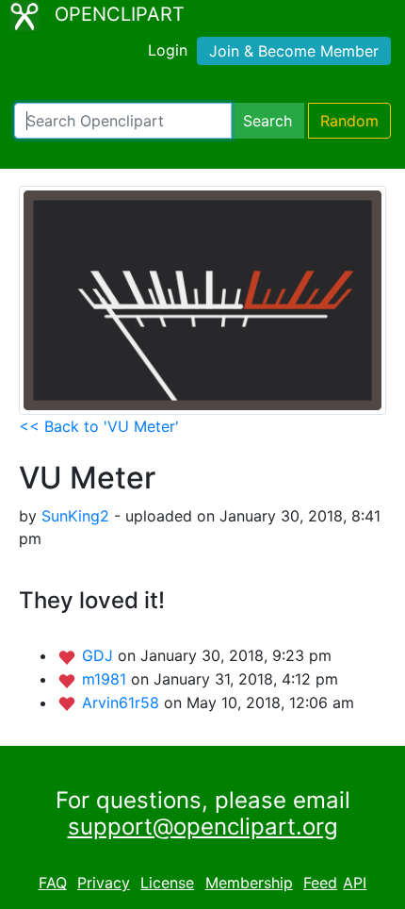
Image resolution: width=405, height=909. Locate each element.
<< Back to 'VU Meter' (99, 426)
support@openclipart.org (203, 826)
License (167, 882)
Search (267, 120)
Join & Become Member (294, 50)
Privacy (103, 882)
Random (349, 120)
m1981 (106, 678)
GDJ (100, 655)
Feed (320, 882)
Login (167, 50)
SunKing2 (75, 515)
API (354, 882)
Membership (249, 882)
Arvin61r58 (123, 702)
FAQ (53, 882)
